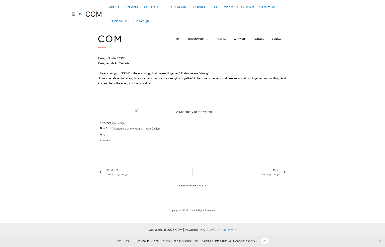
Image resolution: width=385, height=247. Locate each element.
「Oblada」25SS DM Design (129, 21)
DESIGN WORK (196, 39)
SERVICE (199, 7)
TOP (215, 7)
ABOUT (114, 7)
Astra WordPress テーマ (219, 230)
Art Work (132, 7)
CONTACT (151, 7)
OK (264, 240)
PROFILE (221, 39)
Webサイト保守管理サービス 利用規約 (250, 7)
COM (93, 14)
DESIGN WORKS (175, 7)
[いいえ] (380, 241)
